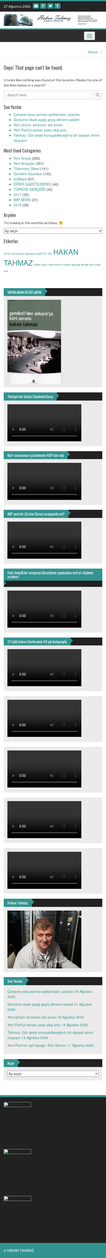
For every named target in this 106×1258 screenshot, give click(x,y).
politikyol (20, 178)
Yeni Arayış (22, 158)
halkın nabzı (40, 264)
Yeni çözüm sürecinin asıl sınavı (38, 124)
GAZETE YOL (44, 254)
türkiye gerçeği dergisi (75, 264)
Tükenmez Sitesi (26, 168)
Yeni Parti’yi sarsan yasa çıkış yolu (40, 130)
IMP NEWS (22, 199)
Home (93, 51)
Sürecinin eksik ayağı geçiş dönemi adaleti (46, 119)
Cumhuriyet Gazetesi (23, 254)
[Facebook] (57, 6)
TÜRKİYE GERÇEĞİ (29, 189)
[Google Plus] (43, 6)
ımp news (95, 264)
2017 (17, 194)
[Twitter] (50, 6)
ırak (6, 271)
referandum (55, 264)
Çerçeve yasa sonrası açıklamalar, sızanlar (47, 114)
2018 (17, 204)
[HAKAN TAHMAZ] (51, 19)
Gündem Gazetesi (28, 173)
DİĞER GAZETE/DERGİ (32, 184)
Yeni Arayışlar (24, 163)
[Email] (36, 6)
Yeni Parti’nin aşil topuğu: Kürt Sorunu (36, 1045)
